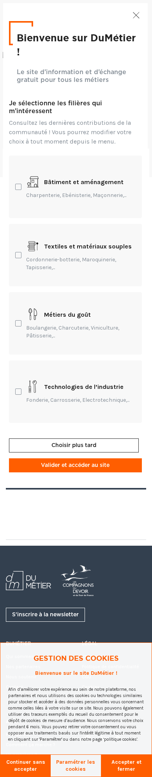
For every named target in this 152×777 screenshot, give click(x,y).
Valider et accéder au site (75, 465)
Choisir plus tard (73, 445)
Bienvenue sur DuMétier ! (76, 44)
